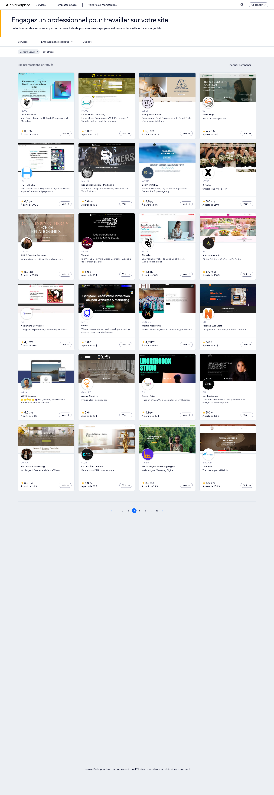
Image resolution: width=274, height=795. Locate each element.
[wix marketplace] (18, 5)
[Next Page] (162, 510)
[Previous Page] (111, 510)
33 (157, 510)
